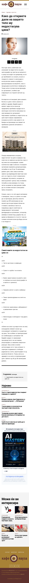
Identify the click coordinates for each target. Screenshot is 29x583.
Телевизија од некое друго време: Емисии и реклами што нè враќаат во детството (13, 415)
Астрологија (5, 515)
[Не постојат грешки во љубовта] (21, 528)
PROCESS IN (12, 570)
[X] (12, 62)
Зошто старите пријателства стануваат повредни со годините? (14, 393)
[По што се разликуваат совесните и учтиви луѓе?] (8, 528)
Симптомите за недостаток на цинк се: (14, 378)
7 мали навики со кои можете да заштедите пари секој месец (12, 407)
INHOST (22, 574)
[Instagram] (14, 566)
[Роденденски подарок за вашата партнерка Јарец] (8, 510)
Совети (3, 404)
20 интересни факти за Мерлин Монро (21, 518)
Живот (3, 12)
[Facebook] (9, 62)
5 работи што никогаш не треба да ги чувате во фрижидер (13, 423)
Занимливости (5, 390)
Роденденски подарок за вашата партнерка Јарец (8, 518)
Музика (3, 397)
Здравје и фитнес (11, 12)
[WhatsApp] (20, 62)
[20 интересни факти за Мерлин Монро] (21, 510)
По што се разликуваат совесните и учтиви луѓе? (8, 538)
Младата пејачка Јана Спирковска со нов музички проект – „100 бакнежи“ (13, 400)
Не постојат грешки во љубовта (21, 536)
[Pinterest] (16, 62)
